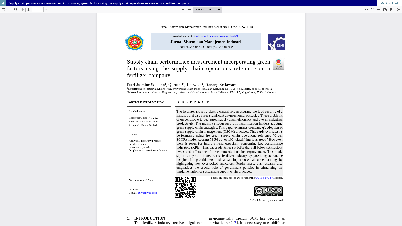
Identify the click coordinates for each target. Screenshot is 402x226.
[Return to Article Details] (3, 3)
